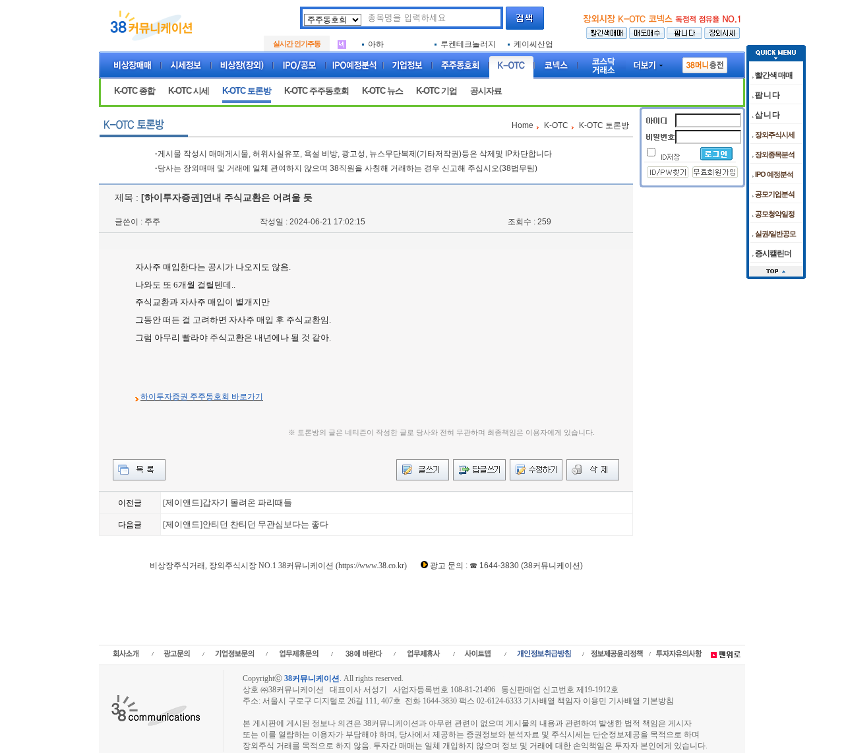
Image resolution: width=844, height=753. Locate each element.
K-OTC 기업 (436, 91)
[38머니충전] (704, 62)
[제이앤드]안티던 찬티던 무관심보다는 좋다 (245, 524)
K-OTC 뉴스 (382, 91)
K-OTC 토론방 (246, 91)
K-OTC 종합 (134, 91)
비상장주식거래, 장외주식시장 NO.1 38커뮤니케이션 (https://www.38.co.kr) (278, 565)
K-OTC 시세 (188, 91)
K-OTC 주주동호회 (316, 91)
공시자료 (486, 91)
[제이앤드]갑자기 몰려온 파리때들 (227, 502)
